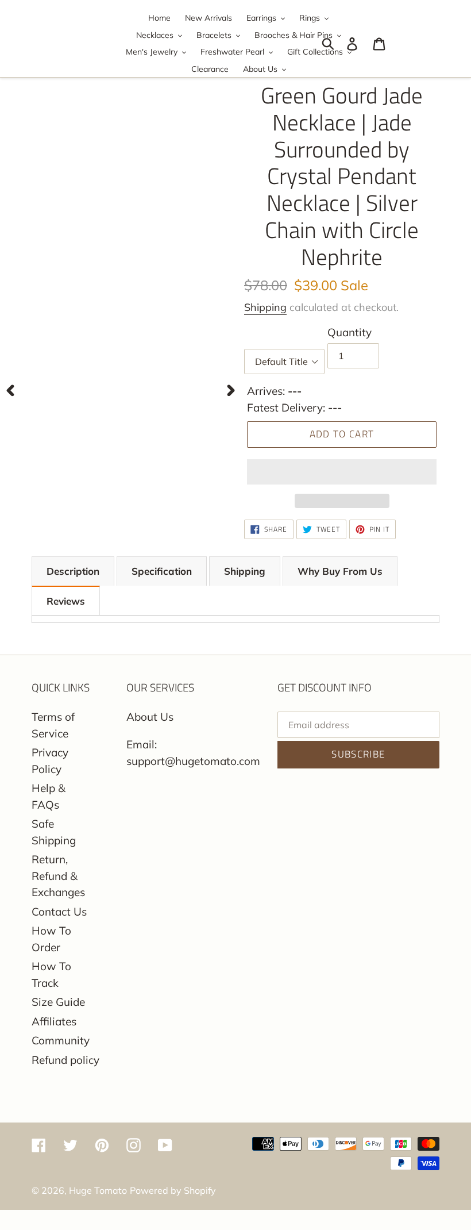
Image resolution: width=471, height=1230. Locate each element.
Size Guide (58, 1002)
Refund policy (65, 1060)
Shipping (265, 307)
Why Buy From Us (340, 571)
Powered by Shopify (173, 1190)
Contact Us (59, 911)
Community (61, 1040)
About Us (149, 717)
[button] (342, 472)
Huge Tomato (98, 1190)
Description (73, 571)
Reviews (66, 601)
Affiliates (54, 1021)
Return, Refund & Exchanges (58, 875)
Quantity (349, 332)
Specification (162, 571)
